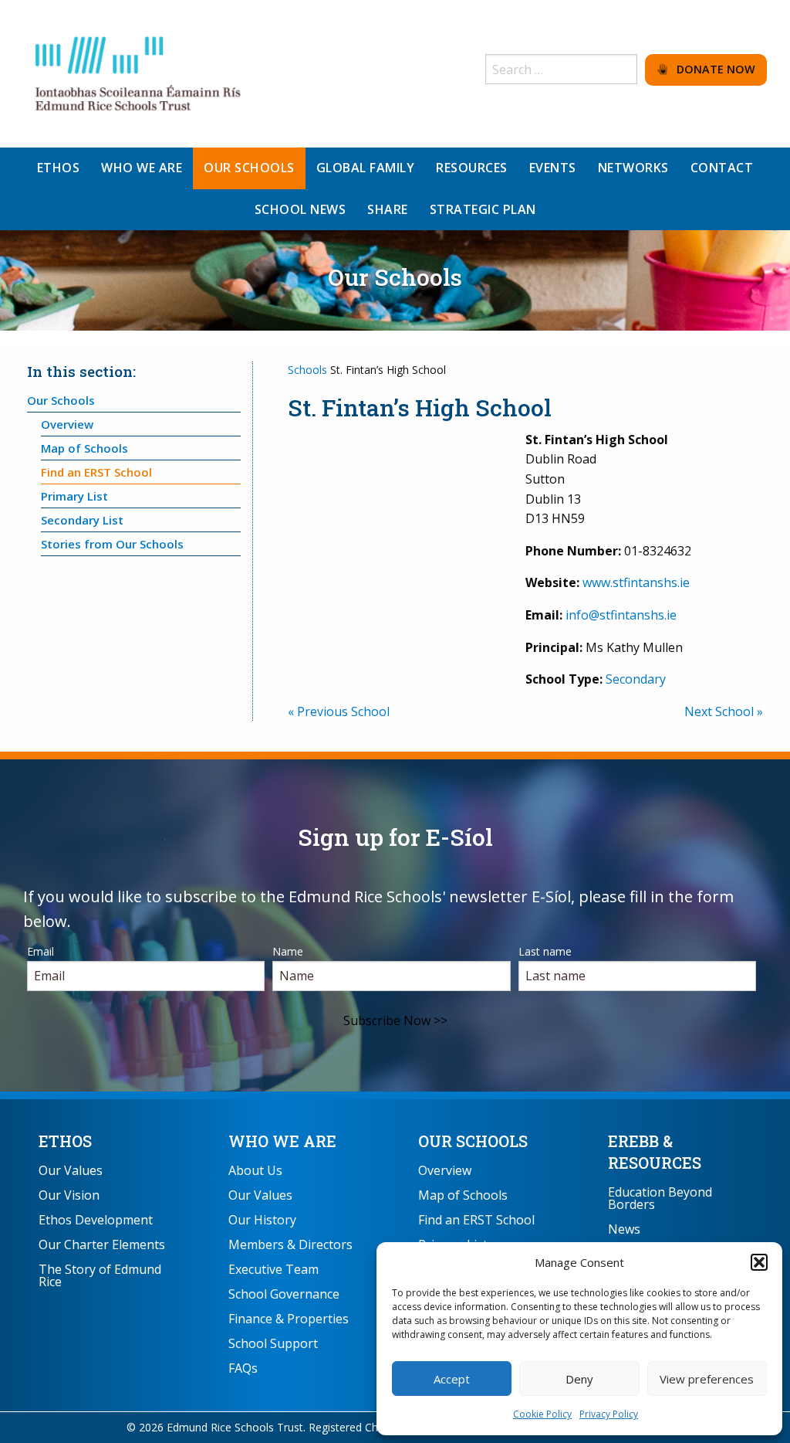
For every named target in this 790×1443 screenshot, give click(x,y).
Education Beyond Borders (660, 1198)
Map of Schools (84, 448)
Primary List (74, 496)
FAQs (243, 1368)
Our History (262, 1219)
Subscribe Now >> (395, 1020)
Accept (452, 1379)
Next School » (723, 711)
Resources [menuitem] (472, 167)
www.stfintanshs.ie (636, 582)
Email (40, 951)
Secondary (636, 679)
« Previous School (339, 711)
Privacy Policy (608, 1414)
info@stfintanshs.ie (621, 614)
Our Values (71, 1170)
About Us (255, 1170)
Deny (579, 1379)
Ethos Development (96, 1219)
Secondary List (82, 520)
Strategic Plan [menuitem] (483, 209)
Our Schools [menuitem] (249, 167)
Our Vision (69, 1195)
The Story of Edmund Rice (100, 1275)
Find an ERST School (96, 472)
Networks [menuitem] (633, 167)
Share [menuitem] (387, 209)
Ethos (65, 1141)
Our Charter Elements (102, 1244)
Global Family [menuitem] (365, 167)
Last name (545, 951)
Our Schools (61, 400)
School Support (273, 1343)
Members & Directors (290, 1244)
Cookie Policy (542, 1414)
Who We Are (282, 1141)
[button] (759, 1262)
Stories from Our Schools (112, 544)
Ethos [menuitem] (58, 167)
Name (287, 951)
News (624, 1229)
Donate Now (711, 69)
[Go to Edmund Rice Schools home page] (139, 72)
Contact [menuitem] (722, 167)
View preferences (707, 1379)
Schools (307, 369)
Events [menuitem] (552, 167)
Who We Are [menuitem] (141, 167)
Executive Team (273, 1269)
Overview (67, 424)
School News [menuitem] (300, 209)
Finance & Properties (288, 1318)
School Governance (283, 1293)
